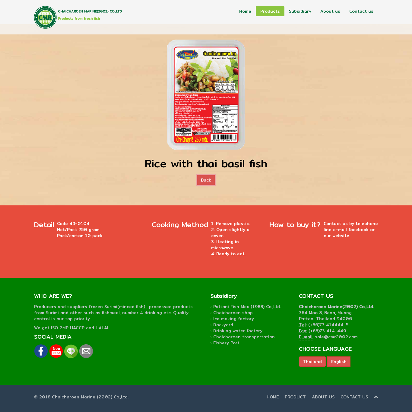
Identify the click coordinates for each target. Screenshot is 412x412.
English (339, 361)
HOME (273, 397)
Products (270, 11)
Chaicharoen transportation (244, 336)
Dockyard (223, 324)
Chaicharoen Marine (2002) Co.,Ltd (90, 397)
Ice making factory (233, 318)
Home (245, 11)
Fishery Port (226, 343)
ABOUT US (323, 397)
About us (330, 11)
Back (206, 180)
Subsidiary (300, 11)
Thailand (312, 361)
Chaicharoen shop (233, 312)
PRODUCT (295, 397)
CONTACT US (354, 397)
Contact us (361, 11)
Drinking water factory (237, 330)
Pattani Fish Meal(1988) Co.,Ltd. (247, 306)
